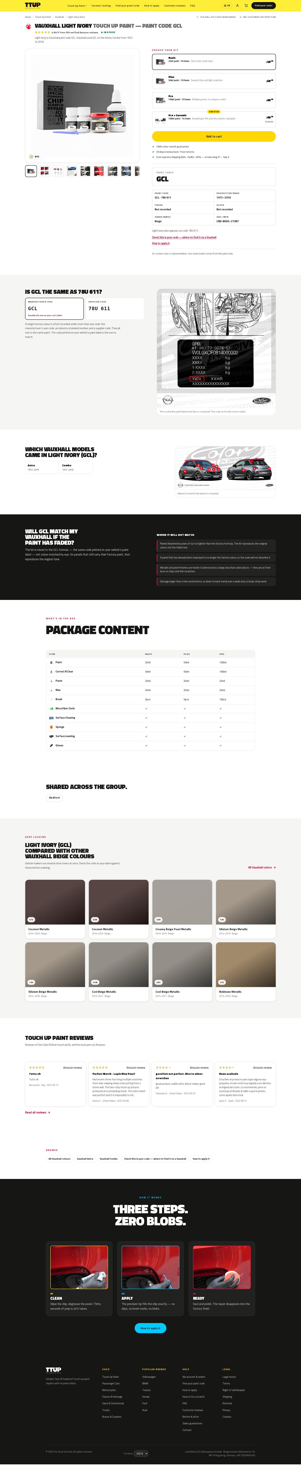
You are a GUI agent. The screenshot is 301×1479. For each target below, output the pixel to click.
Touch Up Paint (77, 5)
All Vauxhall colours (59, 1158)
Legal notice (229, 1377)
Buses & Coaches (112, 1417)
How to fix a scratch (194, 1397)
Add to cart (214, 136)
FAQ (192, 5)
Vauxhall (59, 17)
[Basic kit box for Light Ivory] (31, 171)
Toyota (146, 1390)
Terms (226, 1383)
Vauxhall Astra (85, 1158)
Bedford (54, 798)
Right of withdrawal (234, 1390)
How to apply (151, 5)
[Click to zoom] (82, 105)
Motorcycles (109, 1390)
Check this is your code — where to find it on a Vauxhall (184, 237)
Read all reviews (35, 1112)
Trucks (106, 1410)
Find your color (263, 5)
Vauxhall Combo (109, 1158)
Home (28, 17)
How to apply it (161, 243)
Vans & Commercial (113, 1403)
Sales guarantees (192, 1423)
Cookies (227, 1417)
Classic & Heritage (112, 1397)
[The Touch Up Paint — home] (33, 6)
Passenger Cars (111, 1383)
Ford (144, 1403)
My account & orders (194, 1377)
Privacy (226, 1410)
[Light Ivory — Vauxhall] (45, 171)
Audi (144, 1410)
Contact (187, 1430)
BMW (145, 1383)
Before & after (191, 1417)
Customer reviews (174, 5)
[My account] (237, 5)
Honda (145, 1397)
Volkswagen (149, 1377)
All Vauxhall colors (260, 867)
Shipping (227, 1397)
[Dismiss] (44, 1468)
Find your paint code (128, 5)
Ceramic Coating (101, 5)
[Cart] (246, 5)
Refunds (227, 1403)
